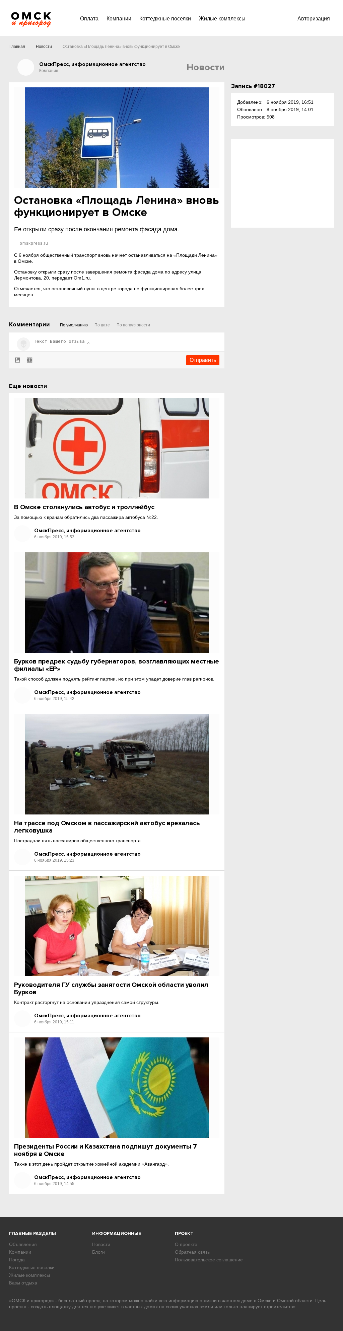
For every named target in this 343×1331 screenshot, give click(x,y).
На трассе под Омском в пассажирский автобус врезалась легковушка (107, 827)
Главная (17, 46)
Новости (44, 46)
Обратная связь (192, 1252)
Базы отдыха (23, 1282)
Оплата (89, 18)
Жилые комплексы (222, 18)
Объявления (23, 1244)
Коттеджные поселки (165, 18)
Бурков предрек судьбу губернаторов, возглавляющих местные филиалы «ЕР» (116, 665)
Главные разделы (32, 1233)
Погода (17, 1259)
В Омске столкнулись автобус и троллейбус (84, 507)
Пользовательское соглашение (209, 1259)
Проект (184, 1233)
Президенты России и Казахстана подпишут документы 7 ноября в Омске (105, 1150)
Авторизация (313, 18)
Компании (119, 18)
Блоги (98, 1252)
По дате (102, 325)
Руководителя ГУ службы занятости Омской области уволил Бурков (111, 988)
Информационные (116, 1233)
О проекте (186, 1244)
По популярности (133, 325)
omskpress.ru (33, 243)
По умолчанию (74, 325)
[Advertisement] (282, 183)
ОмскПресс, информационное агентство (87, 530)
